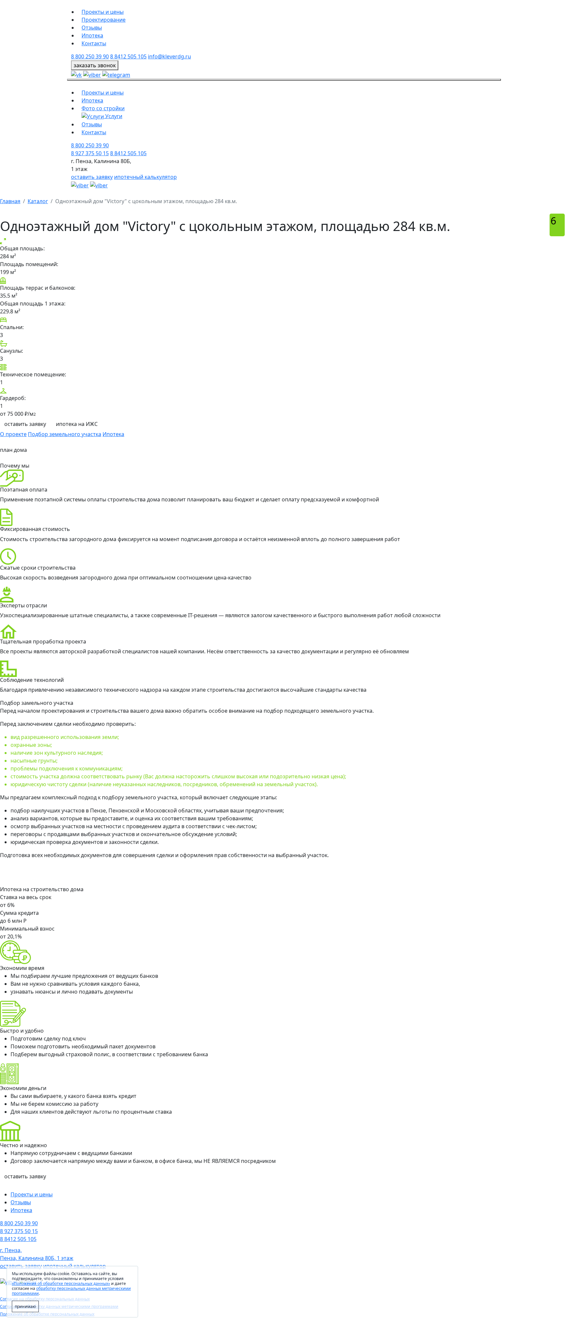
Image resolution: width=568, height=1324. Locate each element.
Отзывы (92, 27)
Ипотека (92, 35)
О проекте (13, 434)
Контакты (94, 43)
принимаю (25, 1306)
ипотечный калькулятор (145, 176)
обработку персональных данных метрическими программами (71, 1291)
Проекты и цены (103, 11)
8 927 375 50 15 (90, 153)
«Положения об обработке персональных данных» (61, 1283)
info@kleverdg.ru (169, 56)
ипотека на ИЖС (77, 424)
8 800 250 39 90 (90, 56)
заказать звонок (95, 65)
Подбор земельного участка (64, 434)
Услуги (113, 116)
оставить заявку (92, 176)
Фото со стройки (103, 108)
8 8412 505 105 (128, 56)
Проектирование (104, 19)
